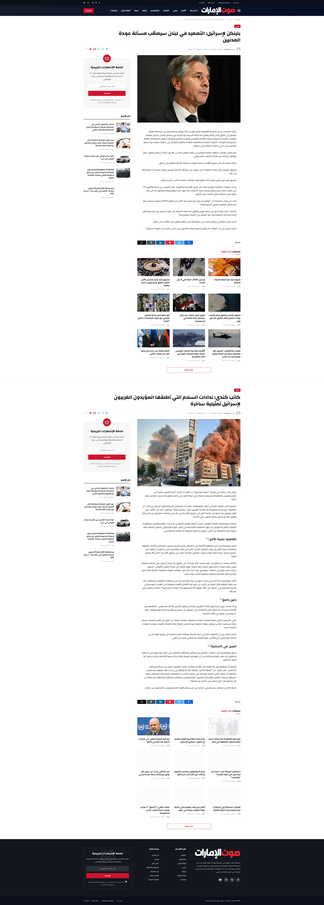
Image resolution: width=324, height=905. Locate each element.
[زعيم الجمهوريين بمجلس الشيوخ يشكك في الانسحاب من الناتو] (189, 759)
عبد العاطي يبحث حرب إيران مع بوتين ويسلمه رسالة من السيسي (154, 773)
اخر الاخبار (155, 855)
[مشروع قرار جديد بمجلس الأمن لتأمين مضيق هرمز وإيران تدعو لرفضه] (153, 267)
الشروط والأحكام (152, 867)
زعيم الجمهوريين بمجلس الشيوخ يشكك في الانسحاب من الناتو (189, 773)
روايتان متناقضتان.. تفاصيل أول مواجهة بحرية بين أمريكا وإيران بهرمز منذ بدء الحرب (226, 353)
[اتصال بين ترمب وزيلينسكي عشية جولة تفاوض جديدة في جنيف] (189, 794)
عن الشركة (155, 871)
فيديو (157, 859)
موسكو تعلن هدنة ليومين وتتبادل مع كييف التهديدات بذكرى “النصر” (153, 318)
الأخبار (183, 10)
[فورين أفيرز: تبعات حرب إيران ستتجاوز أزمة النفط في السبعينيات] (189, 303)
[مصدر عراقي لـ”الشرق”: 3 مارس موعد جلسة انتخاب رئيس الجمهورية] (153, 794)
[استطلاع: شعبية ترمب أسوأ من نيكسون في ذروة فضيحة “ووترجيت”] (224, 759)
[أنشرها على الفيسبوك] (107, 49)
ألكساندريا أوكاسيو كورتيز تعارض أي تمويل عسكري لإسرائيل (189, 740)
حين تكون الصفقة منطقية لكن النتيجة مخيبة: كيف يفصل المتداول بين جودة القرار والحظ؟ (99, 143)
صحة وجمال (181, 875)
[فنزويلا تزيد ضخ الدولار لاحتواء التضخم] (224, 267)
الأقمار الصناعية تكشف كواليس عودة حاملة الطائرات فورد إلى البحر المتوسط (190, 353)
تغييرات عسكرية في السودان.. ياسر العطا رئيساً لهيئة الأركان (226, 808)
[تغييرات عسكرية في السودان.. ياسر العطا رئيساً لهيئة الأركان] (224, 794)
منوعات (113, 10)
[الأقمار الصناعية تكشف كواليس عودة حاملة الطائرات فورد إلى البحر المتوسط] (189, 338)
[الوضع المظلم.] (88, 3)
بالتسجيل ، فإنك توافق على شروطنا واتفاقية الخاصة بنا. (105, 101)
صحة (136, 10)
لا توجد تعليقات (200, 49)
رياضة (144, 10)
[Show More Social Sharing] (86, 49)
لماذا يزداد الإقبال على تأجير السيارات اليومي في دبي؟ (99, 157)
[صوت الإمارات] (218, 10)
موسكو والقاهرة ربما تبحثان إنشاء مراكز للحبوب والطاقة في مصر (224, 740)
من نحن (236, 2)
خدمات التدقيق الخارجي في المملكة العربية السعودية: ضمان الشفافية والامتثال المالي (100, 127)
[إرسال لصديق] (94, 49)
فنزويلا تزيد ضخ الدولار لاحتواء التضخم (227, 281)
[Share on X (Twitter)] (103, 49)
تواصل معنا (154, 875)
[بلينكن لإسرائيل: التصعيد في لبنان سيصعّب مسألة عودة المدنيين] (188, 88)
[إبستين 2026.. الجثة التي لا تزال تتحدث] (189, 267)
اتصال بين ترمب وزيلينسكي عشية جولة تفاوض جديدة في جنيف (189, 808)
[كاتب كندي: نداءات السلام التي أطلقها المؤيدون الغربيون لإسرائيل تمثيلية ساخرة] (188, 452)
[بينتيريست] (90, 49)
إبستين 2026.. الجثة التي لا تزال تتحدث (191, 281)
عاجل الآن (155, 863)
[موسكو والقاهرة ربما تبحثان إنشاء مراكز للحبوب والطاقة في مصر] (224, 726)
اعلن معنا (211, 2)
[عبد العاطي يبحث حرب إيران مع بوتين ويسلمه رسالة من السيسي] (153, 759)
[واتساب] (98, 49)
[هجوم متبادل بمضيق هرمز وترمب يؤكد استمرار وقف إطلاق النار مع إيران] (224, 303)
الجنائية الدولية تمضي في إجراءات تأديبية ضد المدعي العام (154, 740)
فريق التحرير (227, 49)
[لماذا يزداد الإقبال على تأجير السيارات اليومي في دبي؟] (123, 159)
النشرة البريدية (153, 879)
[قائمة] (238, 11)
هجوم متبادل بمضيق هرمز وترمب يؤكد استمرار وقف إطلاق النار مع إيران (224, 318)
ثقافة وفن (125, 10)
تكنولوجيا (155, 10)
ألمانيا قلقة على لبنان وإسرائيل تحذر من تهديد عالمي (155, 352)
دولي (175, 10)
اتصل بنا (202, 2)
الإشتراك (89, 10)
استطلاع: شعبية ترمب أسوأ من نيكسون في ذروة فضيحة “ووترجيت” (225, 774)
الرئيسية (193, 10)
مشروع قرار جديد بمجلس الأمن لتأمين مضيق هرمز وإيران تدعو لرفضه (155, 282)
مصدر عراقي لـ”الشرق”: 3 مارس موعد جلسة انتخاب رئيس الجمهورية (154, 810)
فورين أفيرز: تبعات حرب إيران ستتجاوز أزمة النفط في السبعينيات (192, 318)
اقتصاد (166, 10)
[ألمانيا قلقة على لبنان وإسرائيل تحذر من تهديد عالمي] (153, 338)
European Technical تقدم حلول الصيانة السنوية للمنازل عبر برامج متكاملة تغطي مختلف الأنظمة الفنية (100, 173)
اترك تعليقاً (189, 369)
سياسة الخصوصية (224, 2)
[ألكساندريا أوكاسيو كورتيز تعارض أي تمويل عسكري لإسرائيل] (189, 726)
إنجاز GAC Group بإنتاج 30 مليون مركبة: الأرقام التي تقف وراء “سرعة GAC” (99, 191)
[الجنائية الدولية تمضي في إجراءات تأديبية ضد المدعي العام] (153, 726)
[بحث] (85, 2)
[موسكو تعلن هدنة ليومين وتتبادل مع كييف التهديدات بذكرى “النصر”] (153, 303)
